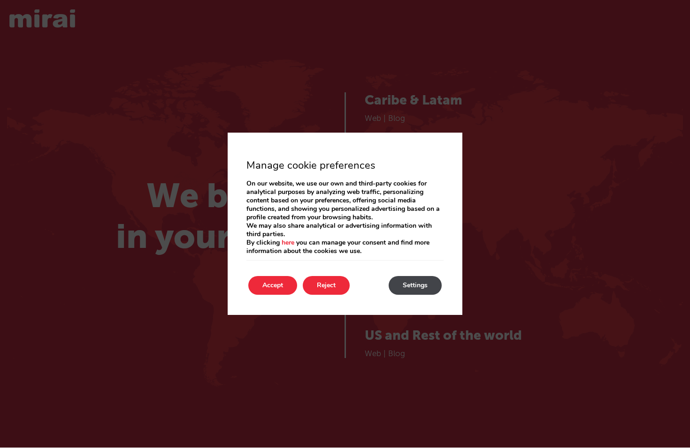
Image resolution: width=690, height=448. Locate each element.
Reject (326, 285)
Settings (415, 285)
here (288, 242)
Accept (272, 285)
